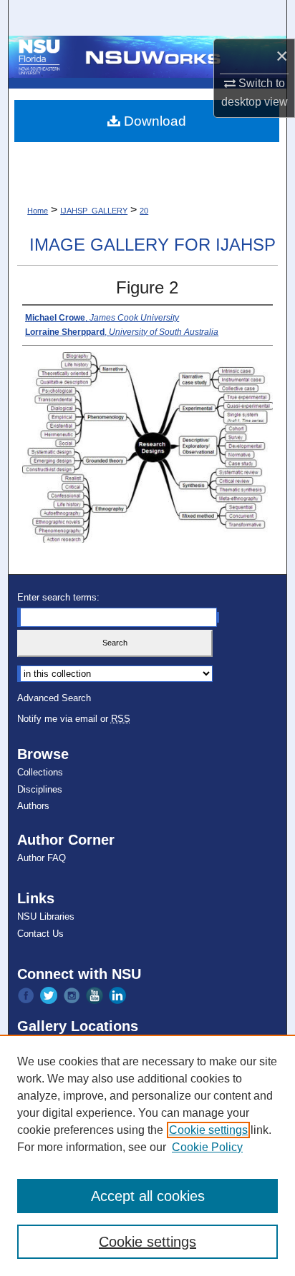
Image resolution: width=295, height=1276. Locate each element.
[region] (147, 1155)
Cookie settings (208, 1130)
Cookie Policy (207, 1147)
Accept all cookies (148, 1196)
